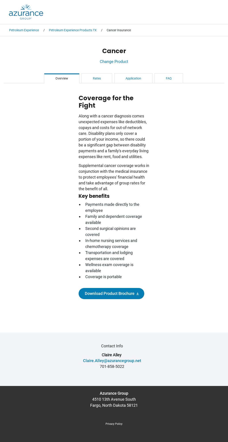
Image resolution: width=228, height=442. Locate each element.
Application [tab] (133, 78)
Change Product (114, 61)
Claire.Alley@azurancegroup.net (112, 360)
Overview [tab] (61, 78)
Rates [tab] (97, 78)
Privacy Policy (114, 423)
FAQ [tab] (169, 78)
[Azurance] (26, 12)
